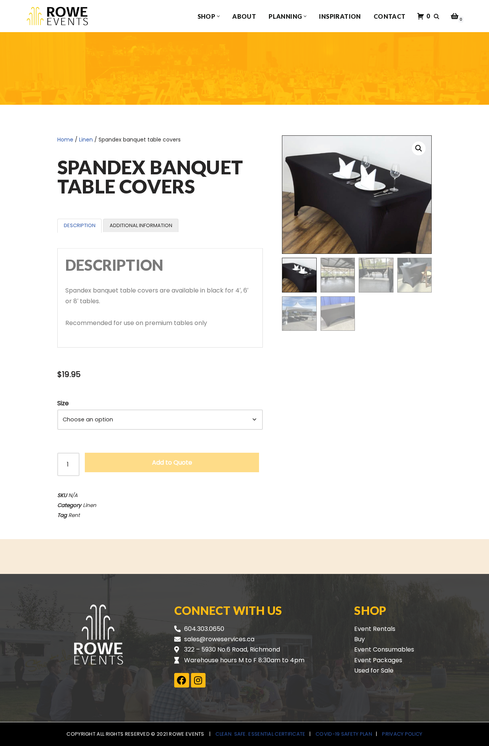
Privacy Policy (402, 734)
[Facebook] (181, 680)
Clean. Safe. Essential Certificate (260, 734)
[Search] (436, 16)
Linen (86, 139)
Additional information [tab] (141, 225)
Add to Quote (172, 462)
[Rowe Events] (57, 16)
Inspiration (340, 16)
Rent (74, 515)
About (244, 16)
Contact (390, 16)
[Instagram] (198, 680)
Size (63, 403)
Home (65, 139)
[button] (218, 16)
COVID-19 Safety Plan (344, 734)
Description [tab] (80, 225)
